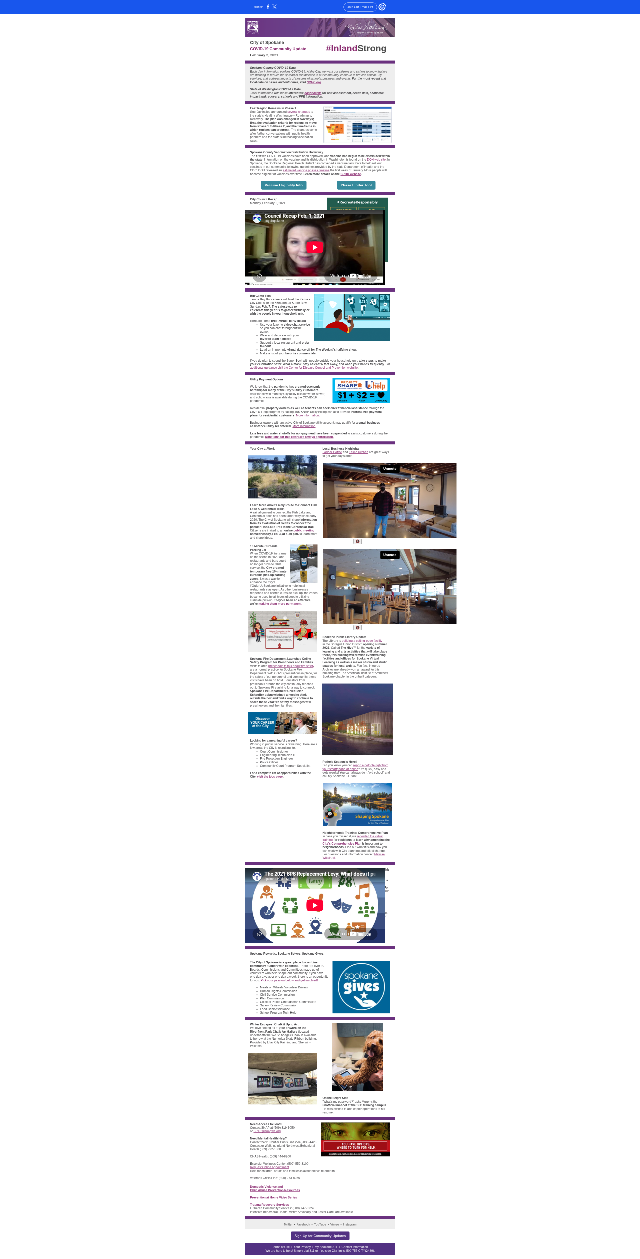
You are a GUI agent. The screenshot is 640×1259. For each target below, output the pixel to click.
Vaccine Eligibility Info (284, 185)
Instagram (349, 1224)
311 (312, 1250)
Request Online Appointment (269, 1167)
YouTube (320, 1224)
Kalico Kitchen (358, 452)
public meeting (304, 530)
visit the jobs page (270, 776)
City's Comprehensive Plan (341, 843)
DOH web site (376, 159)
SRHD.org (314, 82)
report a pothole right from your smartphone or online (355, 767)
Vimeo (334, 1224)
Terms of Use (281, 1247)
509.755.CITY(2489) (360, 1250)
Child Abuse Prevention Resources (275, 1190)
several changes (299, 112)
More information (304, 426)
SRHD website (350, 174)
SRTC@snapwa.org (267, 1131)
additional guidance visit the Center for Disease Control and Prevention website (304, 367)
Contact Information (355, 1247)
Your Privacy (302, 1247)
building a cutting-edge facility (362, 641)
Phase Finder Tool (356, 185)
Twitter (288, 1224)
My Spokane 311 (326, 1247)
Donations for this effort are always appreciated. (299, 437)
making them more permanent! (280, 603)
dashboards (313, 93)
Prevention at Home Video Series (273, 1197)
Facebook (303, 1224)
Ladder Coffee (332, 452)
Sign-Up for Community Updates (320, 1236)
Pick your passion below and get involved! (289, 980)
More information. (308, 415)
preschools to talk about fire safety (291, 666)
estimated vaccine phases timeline (306, 170)
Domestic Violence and (266, 1186)
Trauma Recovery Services (269, 1204)
